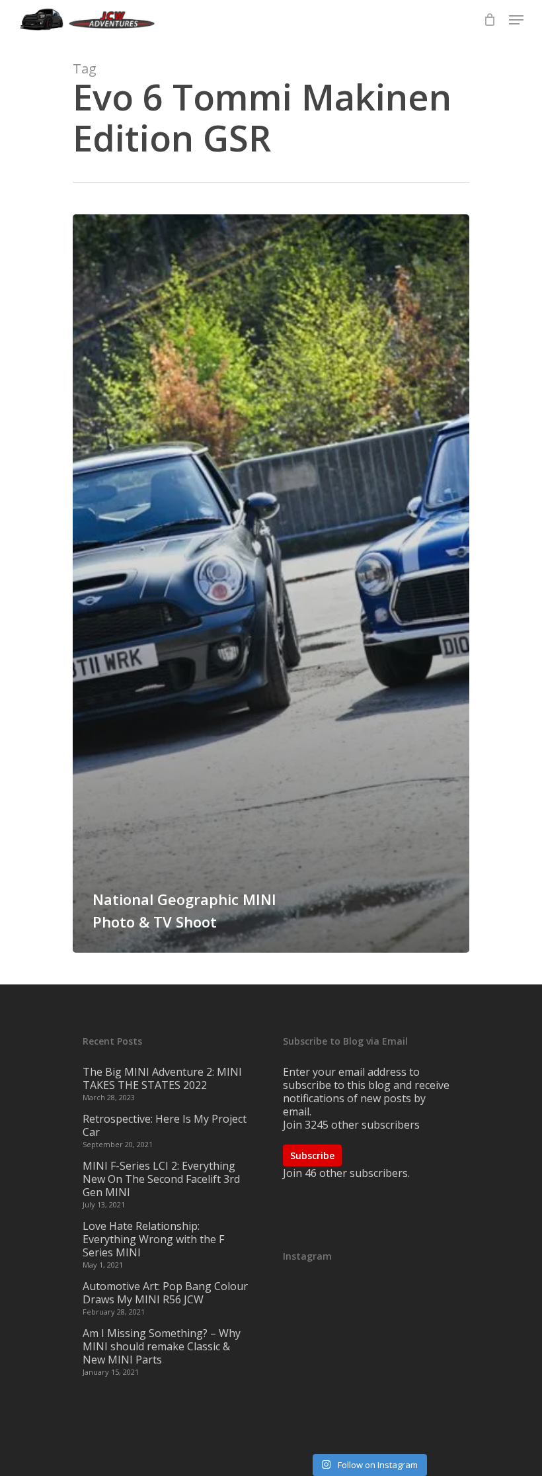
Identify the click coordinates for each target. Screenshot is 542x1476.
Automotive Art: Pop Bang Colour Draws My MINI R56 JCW (165, 1293)
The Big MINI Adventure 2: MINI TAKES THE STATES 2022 (162, 1078)
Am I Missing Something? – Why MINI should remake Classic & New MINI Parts (162, 1346)
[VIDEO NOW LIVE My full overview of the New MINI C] (368, 1365)
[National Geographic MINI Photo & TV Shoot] (271, 583)
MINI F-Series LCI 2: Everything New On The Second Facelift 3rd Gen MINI (161, 1179)
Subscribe (312, 1155)
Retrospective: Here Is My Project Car (165, 1125)
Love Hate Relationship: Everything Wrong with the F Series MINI (153, 1239)
